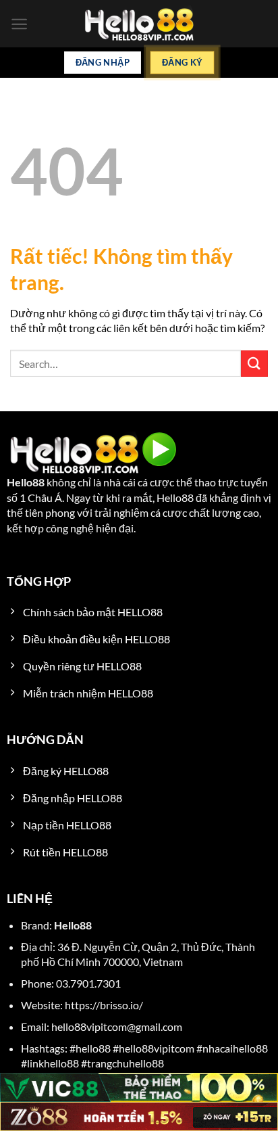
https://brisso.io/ (104, 1004)
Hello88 (26, 482)
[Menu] (19, 24)
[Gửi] (254, 363)
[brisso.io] (139, 24)
